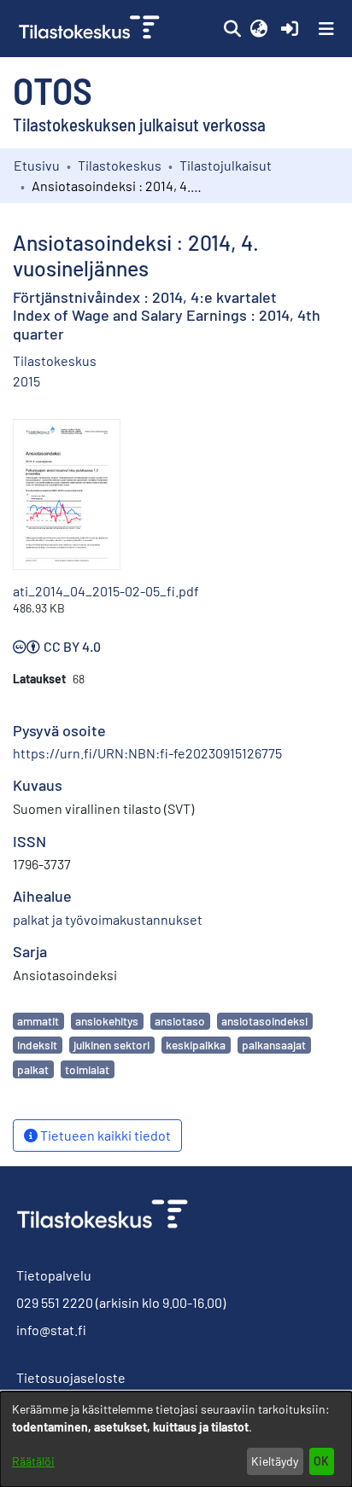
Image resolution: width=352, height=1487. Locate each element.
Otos (52, 90)
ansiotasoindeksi (264, 1021)
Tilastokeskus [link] (119, 165)
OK (321, 1461)
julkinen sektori (111, 1044)
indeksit (37, 1044)
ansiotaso (180, 1021)
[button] (232, 29)
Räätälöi (33, 1461)
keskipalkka (196, 1044)
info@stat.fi (51, 1329)
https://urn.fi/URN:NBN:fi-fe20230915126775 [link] (147, 753)
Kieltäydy (274, 1461)
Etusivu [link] (37, 165)
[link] (91, 28)
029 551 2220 (54, 1302)
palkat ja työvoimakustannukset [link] (107, 919)
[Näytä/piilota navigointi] (326, 29)
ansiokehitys (106, 1021)
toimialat (87, 1069)
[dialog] (176, 1439)
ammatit (38, 1021)
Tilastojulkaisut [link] (225, 165)
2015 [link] (26, 381)
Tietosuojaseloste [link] (71, 1377)
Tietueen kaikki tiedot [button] (104, 1135)
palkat (33, 1069)
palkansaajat (274, 1044)
